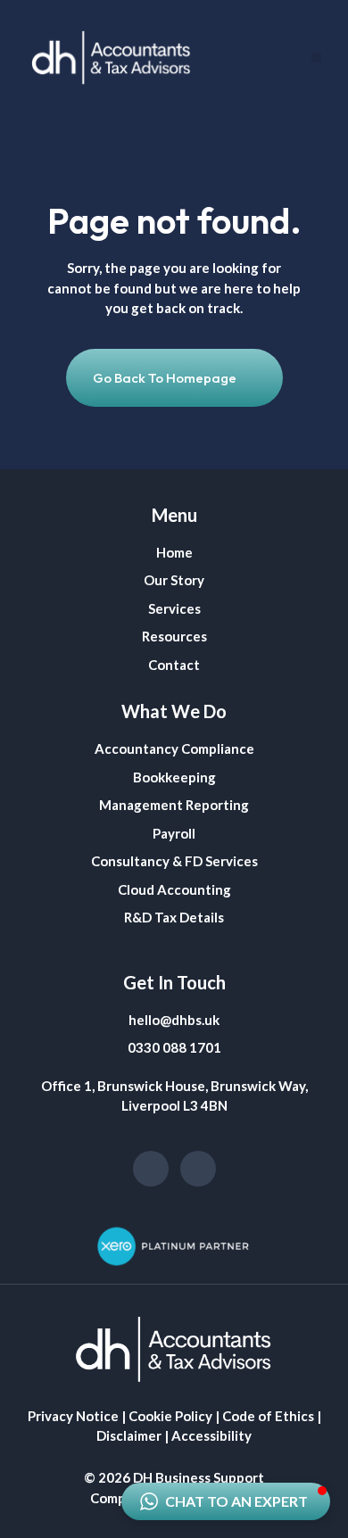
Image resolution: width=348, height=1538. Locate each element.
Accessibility (211, 1435)
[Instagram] (151, 1169)
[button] (316, 57)
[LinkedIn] (198, 1169)
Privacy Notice (73, 1416)
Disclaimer (129, 1435)
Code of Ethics (268, 1416)
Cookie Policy (170, 1416)
